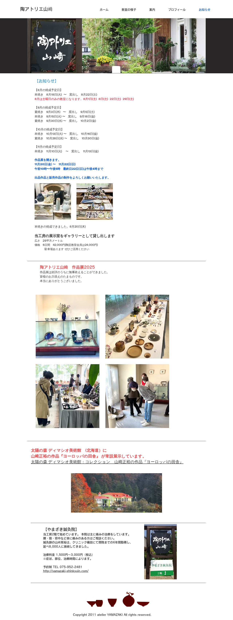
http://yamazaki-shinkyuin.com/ (65, 570)
